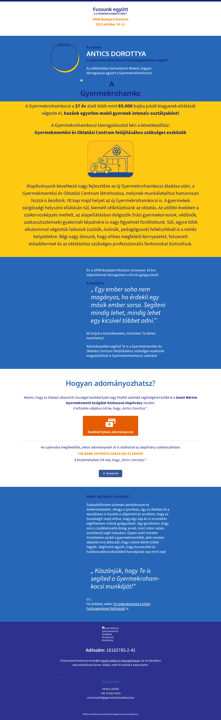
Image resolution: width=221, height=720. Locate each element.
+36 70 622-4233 (110, 693)
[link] (110, 426)
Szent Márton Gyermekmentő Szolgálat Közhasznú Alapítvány (113, 714)
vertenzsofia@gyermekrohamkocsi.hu (110, 697)
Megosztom (108, 474)
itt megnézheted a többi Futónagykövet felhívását (118, 606)
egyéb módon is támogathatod (120, 660)
